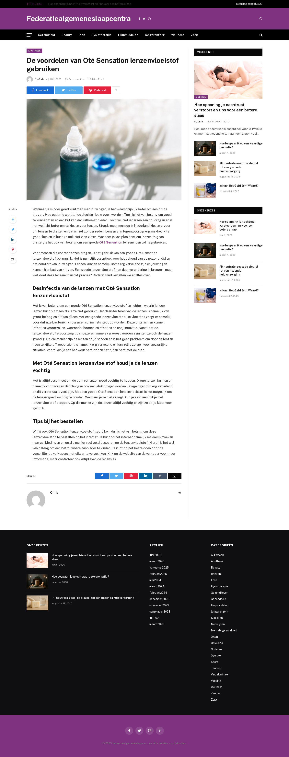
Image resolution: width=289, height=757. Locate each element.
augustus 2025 (159, 567)
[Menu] (29, 34)
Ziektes (216, 693)
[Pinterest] (13, 249)
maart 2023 (156, 624)
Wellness (177, 35)
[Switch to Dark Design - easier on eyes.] (260, 18)
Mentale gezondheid (224, 630)
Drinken (216, 573)
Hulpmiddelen (128, 35)
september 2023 (159, 611)
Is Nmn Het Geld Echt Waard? (239, 185)
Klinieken (217, 617)
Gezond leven (219, 592)
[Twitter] (13, 229)
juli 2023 (154, 617)
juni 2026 (155, 555)
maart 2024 (156, 586)
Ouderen (216, 649)
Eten (81, 35)
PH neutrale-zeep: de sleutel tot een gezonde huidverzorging (238, 167)
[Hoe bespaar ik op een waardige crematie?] (205, 148)
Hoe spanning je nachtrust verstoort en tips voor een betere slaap (225, 110)
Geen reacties (76, 79)
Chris (41, 79)
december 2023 (159, 599)
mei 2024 (155, 580)
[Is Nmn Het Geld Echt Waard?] (205, 190)
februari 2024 (158, 592)
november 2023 (159, 605)
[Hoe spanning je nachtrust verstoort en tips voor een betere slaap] (228, 80)
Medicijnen (218, 624)
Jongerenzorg (155, 35)
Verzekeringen (220, 674)
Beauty (67, 35)
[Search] (260, 34)
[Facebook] (13, 219)
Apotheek (34, 51)
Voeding (216, 680)
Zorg (194, 35)
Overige (201, 97)
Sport (214, 661)
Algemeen (217, 555)
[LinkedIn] (13, 239)
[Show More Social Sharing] (116, 90)
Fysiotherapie (101, 35)
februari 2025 (158, 573)
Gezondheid (46, 35)
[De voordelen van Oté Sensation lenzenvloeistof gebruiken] (104, 149)
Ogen (214, 636)
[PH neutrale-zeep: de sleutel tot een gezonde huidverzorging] (205, 168)
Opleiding (217, 643)
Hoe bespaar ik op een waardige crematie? (75, 4)
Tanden (216, 668)
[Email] (13, 259)
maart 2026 (156, 561)
